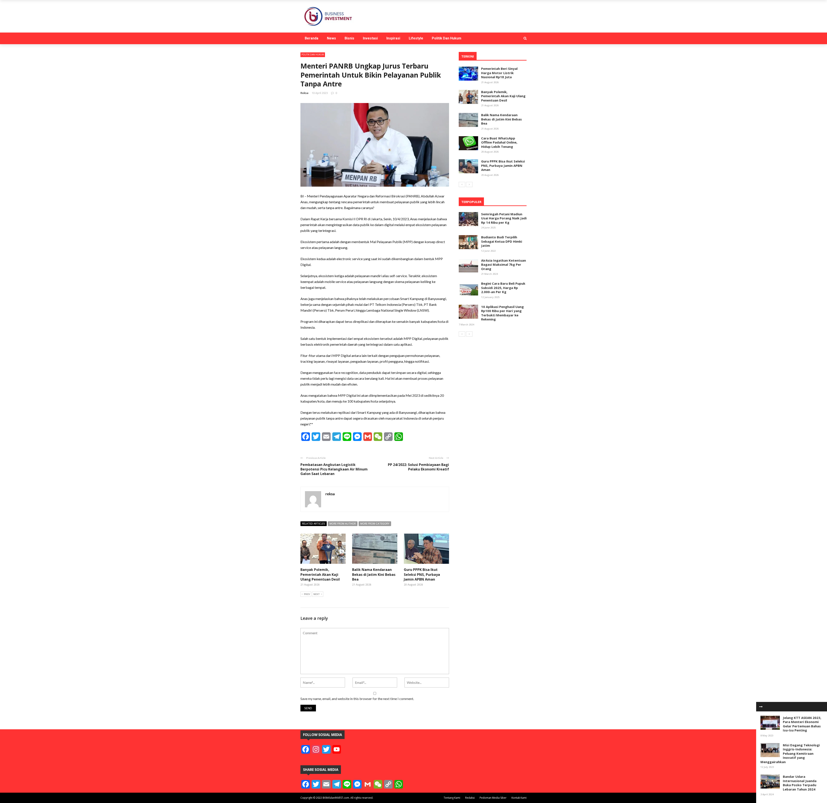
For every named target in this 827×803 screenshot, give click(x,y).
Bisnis (349, 38)
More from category (374, 523)
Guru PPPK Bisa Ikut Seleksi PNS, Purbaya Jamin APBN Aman (422, 574)
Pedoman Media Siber (493, 798)
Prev (307, 594)
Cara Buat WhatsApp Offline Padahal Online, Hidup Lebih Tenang (499, 142)
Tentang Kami (452, 798)
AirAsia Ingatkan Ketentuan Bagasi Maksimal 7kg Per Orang (503, 264)
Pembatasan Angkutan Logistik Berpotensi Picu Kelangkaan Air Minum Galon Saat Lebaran (334, 469)
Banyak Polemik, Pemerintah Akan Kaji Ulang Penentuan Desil (320, 574)
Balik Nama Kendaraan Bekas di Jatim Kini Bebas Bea (373, 574)
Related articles (313, 523)
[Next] (469, 184)
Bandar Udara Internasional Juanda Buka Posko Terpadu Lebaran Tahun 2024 (799, 782)
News (331, 38)
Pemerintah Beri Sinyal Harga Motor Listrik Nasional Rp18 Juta (499, 72)
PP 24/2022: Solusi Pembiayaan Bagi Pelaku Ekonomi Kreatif (418, 467)
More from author (343, 523)
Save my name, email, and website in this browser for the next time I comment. (357, 699)
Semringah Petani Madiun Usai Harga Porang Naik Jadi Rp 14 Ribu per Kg (504, 218)
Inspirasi (393, 38)
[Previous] (462, 184)
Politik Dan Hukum (446, 38)
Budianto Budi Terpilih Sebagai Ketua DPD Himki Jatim (501, 241)
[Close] (761, 706)
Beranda (311, 38)
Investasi (370, 38)
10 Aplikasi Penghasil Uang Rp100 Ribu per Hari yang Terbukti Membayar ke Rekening (502, 313)
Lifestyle (416, 38)
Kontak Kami (519, 798)
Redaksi (470, 798)
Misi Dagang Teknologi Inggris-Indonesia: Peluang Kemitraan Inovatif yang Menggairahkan (790, 753)
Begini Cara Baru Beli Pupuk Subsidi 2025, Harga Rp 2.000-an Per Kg (503, 287)
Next (316, 594)
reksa (304, 93)
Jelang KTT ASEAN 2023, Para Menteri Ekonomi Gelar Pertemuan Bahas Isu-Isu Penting (802, 724)
